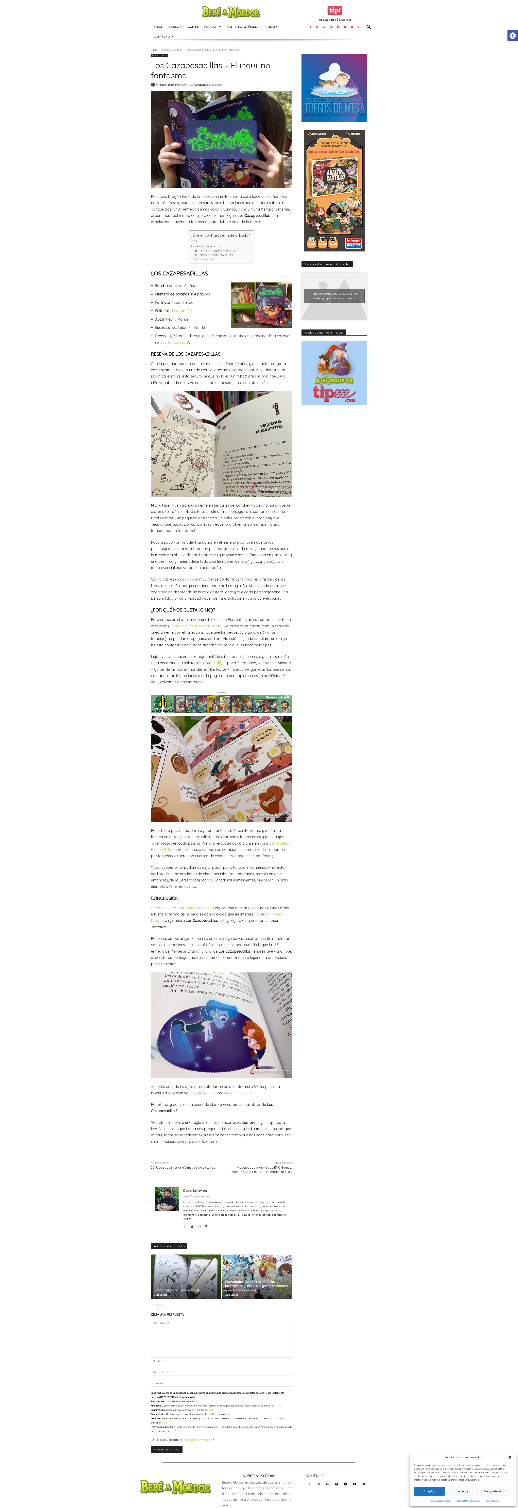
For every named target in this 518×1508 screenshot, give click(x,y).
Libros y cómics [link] (172, 49)
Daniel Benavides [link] (169, 84)
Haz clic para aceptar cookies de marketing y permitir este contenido (334, 296)
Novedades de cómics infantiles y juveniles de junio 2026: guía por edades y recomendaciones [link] (256, 1285)
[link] (512, 35)
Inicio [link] (154, 49)
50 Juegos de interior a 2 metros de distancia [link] (183, 1167)
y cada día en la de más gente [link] (195, 626)
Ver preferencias (496, 1491)
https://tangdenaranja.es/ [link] (197, 1196)
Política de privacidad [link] (468, 1500)
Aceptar (429, 1491)
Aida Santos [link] (160, 1294)
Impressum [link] (493, 1500)
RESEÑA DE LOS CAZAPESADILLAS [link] (217, 250)
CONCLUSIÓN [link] (206, 259)
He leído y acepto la (184, 1440)
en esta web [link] (241, 1093)
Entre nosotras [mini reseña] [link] (176, 1290)
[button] (510, 1457)
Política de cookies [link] (441, 1500)
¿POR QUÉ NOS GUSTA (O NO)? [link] (216, 255)
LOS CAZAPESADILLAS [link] (207, 246)
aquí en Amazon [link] (174, 342)
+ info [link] (197, 1401)
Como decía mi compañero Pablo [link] (180, 908)
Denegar (462, 1491)
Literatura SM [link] (181, 310)
